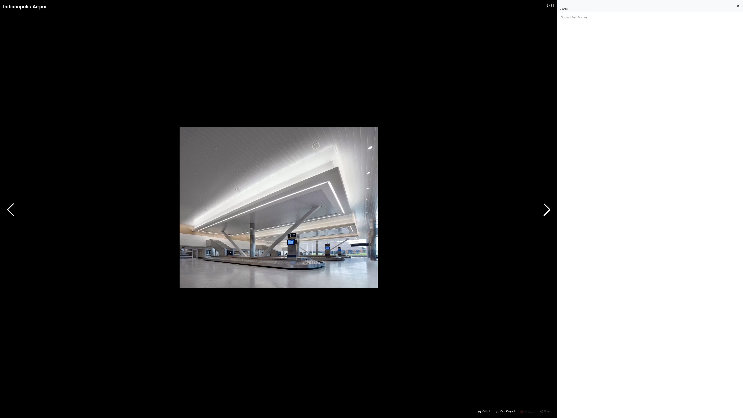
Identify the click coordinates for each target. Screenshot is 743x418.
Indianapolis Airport (26, 6)
